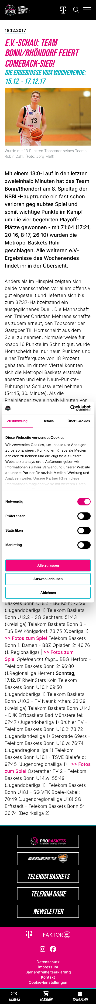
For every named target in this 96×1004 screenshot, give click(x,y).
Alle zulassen (48, 565)
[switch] (84, 516)
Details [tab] (48, 421)
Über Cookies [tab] (79, 421)
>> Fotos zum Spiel (26, 638)
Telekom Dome (48, 894)
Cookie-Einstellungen (48, 982)
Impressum (48, 967)
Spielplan (80, 999)
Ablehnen (48, 593)
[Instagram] (42, 949)
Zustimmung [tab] (17, 421)
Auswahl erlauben (48, 579)
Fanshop (46, 999)
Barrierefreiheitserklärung (48, 972)
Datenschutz (48, 961)
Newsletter (48, 911)
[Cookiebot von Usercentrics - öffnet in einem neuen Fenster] (70, 408)
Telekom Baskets (48, 876)
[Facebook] (53, 949)
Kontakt (48, 977)
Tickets (14, 999)
